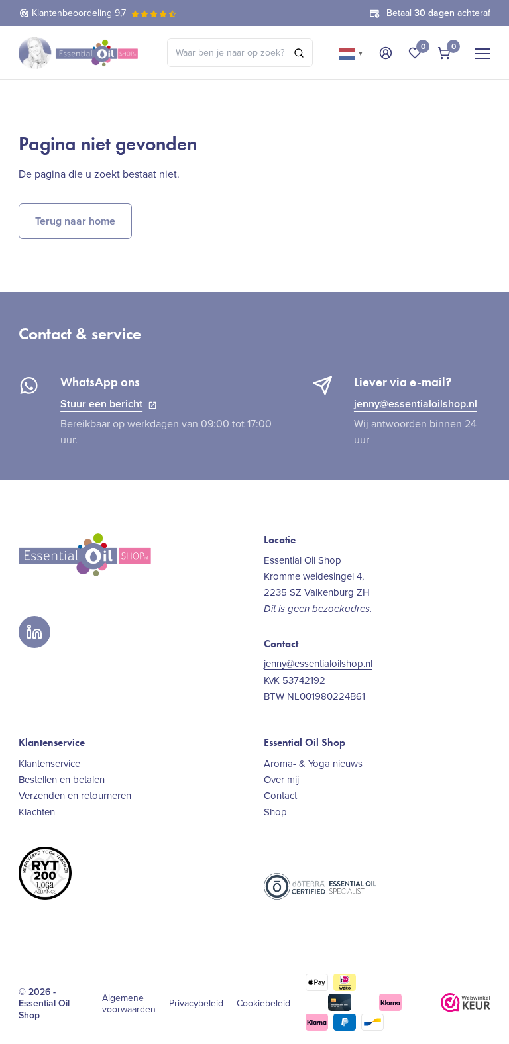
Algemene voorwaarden (129, 1004)
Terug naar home (75, 221)
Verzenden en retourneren (75, 795)
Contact (280, 795)
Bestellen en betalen (62, 779)
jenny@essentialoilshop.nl (415, 403)
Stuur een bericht (101, 403)
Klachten (37, 812)
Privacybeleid (196, 1004)
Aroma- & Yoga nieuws (313, 764)
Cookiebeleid (263, 1004)
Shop (275, 812)
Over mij (281, 779)
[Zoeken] (299, 53)
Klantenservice (49, 764)
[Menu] (482, 53)
